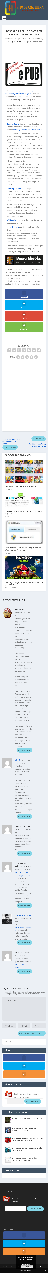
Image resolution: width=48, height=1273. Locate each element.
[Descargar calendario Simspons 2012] (24, 471)
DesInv (13, 1267)
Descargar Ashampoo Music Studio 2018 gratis (27, 1149)
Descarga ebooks (14, 188)
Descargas (11, 41)
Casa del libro (13, 227)
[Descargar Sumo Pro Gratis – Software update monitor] (8, 1160)
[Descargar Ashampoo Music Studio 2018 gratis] (8, 1150)
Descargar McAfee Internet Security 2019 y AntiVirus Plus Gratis (27, 1139)
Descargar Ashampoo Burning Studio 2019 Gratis (25, 1129)
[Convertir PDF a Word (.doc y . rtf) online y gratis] (24, 500)
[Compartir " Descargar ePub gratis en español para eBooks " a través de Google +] (19, 350)
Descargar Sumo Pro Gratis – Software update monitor (24, 1159)
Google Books (13, 124)
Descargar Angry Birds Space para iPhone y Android (24, 583)
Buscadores (37, 38)
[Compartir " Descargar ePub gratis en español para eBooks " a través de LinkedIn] (28, 350)
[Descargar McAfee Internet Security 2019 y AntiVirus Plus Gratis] (8, 1140)
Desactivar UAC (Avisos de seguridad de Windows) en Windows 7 (23, 549)
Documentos (21, 41)
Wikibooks (11, 220)
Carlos (18, 759)
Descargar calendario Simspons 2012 (22, 486)
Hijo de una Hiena (38, 1267)
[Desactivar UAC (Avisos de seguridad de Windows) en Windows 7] (24, 532)
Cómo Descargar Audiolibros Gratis (27, 1118)
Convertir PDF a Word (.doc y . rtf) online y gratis (23, 512)
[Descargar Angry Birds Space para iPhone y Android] (24, 567)
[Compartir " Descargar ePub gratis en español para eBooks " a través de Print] (38, 350)
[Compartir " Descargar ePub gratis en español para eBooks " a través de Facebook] (9, 350)
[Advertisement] (25, 51)
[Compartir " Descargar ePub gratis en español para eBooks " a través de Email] (33, 350)
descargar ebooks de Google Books (27, 129)
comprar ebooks (23, 915)
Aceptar (27, 1267)
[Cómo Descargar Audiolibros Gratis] (8, 1120)
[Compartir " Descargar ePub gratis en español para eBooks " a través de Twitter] (14, 350)
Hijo (18, 38)
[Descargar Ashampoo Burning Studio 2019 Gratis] (8, 1130)
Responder (24, 750)
